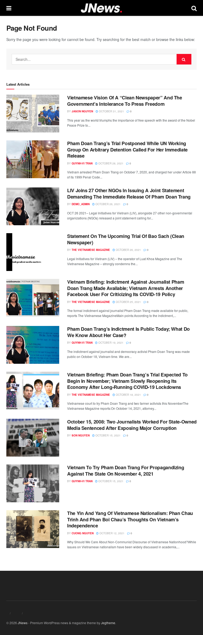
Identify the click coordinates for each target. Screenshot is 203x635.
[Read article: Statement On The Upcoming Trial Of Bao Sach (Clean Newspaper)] (32, 252)
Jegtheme (108, 622)
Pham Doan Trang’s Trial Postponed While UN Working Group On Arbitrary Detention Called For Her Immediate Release (127, 149)
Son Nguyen (81, 435)
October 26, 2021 (108, 204)
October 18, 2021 (128, 395)
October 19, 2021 (110, 342)
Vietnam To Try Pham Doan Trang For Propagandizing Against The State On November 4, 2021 (125, 470)
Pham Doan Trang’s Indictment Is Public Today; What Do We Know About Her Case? (128, 331)
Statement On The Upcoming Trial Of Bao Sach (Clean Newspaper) (125, 239)
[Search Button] (194, 8)
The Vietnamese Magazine (91, 250)
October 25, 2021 (128, 302)
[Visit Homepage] (101, 8)
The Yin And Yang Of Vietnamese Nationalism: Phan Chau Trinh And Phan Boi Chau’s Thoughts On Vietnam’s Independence (130, 519)
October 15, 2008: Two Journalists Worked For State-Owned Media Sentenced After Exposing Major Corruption (132, 424)
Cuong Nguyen (83, 533)
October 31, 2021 (111, 111)
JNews (22, 622)
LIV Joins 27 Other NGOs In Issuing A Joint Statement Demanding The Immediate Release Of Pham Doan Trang (129, 193)
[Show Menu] (8, 8)
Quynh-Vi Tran (82, 163)
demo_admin (81, 204)
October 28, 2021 (110, 163)
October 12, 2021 (111, 533)
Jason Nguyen (82, 111)
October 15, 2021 (108, 435)
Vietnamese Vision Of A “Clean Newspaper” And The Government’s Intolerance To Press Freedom (124, 100)
